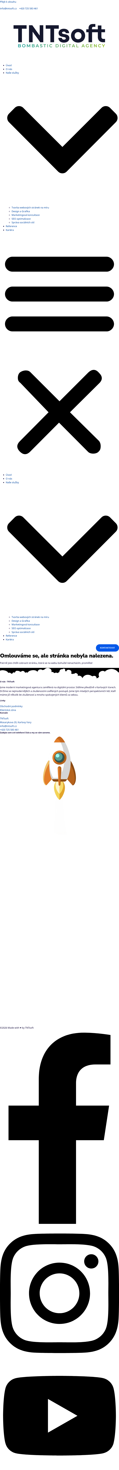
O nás (9, 69)
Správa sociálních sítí (23, 222)
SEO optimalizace (21, 218)
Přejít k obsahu (8, 1)
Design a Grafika (21, 211)
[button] (59, 352)
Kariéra (10, 230)
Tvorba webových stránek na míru (30, 207)
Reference (11, 226)
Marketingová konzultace (26, 215)
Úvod (9, 65)
